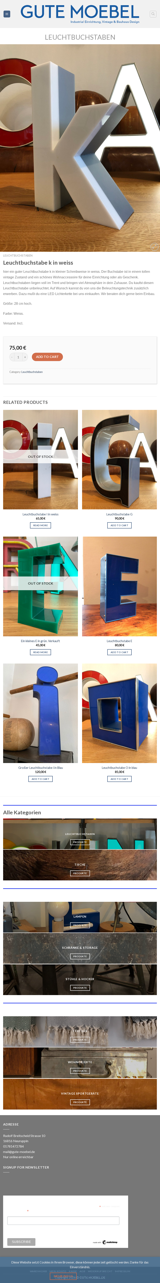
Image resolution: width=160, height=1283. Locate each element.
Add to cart (47, 357)
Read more (40, 525)
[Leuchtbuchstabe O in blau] (119, 713)
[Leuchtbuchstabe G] (119, 459)
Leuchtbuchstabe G (119, 514)
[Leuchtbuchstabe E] (119, 586)
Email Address (18, 1211)
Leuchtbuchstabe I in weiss (41, 514)
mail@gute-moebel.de (19, 1152)
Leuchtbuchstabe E (119, 641)
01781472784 (13, 1146)
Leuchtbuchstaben (80, 37)
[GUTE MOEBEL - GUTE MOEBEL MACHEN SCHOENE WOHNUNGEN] (80, 14)
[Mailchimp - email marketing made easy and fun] (105, 1242)
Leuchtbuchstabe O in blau (119, 767)
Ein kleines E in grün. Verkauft (40, 641)
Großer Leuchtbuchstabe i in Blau (40, 767)
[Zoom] (154, 247)
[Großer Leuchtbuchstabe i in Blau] (40, 713)
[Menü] (7, 14)
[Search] (153, 14)
